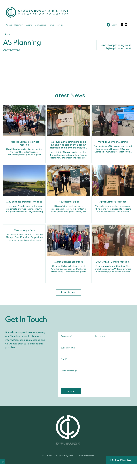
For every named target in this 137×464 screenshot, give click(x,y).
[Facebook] (122, 24)
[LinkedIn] (126, 24)
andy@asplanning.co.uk (116, 45)
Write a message (69, 370)
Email (64, 359)
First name (66, 336)
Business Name (68, 347)
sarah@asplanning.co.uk (116, 48)
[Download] (2, 461)
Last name (100, 336)
